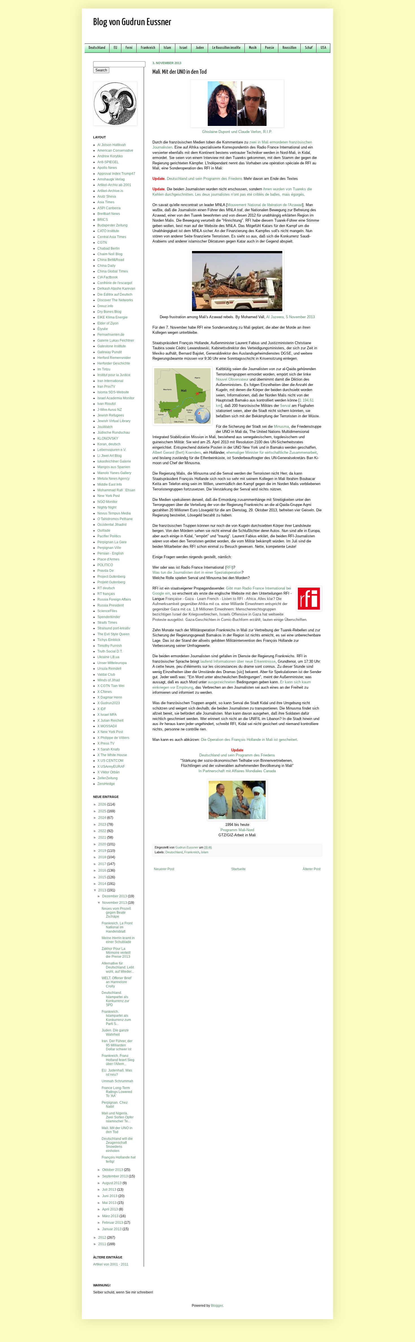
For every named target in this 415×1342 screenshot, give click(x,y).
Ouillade (103, 531)
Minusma (281, 426)
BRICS (102, 220)
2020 (102, 844)
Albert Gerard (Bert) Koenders (176, 452)
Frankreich (148, 48)
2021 (102, 837)
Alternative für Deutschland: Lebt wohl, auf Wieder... (118, 967)
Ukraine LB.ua (108, 657)
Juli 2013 (109, 1190)
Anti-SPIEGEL (108, 162)
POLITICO (105, 565)
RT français (106, 594)
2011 (102, 1244)
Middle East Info (109, 484)
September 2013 (115, 1176)
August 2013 (112, 1183)
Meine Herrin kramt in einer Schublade (118, 940)
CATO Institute (108, 231)
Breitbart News (108, 214)
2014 (102, 884)
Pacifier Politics (109, 536)
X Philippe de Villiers (113, 738)
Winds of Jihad (108, 680)
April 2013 (110, 1209)
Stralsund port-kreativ (113, 628)
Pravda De (105, 571)
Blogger (217, 1306)
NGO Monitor (107, 502)
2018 (102, 857)
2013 (102, 890)
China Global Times (112, 271)
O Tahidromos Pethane (115, 519)
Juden (200, 48)
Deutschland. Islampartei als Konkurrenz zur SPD (115, 999)
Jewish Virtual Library (113, 421)
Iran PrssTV (106, 387)
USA (323, 48)
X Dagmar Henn (109, 697)
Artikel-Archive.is (110, 191)
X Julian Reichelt (110, 721)
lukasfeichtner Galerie (114, 461)
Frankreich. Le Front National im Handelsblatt (117, 927)
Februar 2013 (113, 1223)
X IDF (101, 709)
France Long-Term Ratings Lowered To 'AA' (117, 1092)
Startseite (238, 869)
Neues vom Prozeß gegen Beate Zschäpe (116, 913)
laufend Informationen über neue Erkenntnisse (238, 661)
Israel (183, 48)
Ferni (129, 48)
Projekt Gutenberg (111, 582)
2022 (102, 831)
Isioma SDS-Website (113, 392)
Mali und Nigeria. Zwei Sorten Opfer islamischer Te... (118, 1117)
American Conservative (115, 150)
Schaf (308, 48)
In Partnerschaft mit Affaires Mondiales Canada (237, 771)
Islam (167, 48)
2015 (102, 877)
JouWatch (105, 427)
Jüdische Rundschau (113, 433)
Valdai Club (106, 675)
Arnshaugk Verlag (111, 179)
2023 (102, 824)
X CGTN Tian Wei (110, 686)
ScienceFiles (107, 611)
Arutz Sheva (106, 196)
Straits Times (107, 623)
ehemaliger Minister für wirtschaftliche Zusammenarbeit (271, 452)
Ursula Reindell (109, 669)
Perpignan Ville (109, 548)
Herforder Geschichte (113, 363)
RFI (229, 567)
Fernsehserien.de (110, 335)
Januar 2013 (112, 1229)
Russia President (110, 605)
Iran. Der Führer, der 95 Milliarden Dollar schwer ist (117, 1045)
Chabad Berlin (108, 248)
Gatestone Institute (111, 346)
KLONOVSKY (107, 438)
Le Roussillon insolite (226, 48)
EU (115, 48)
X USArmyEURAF (111, 767)
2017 (102, 864)
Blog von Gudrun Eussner (132, 22)
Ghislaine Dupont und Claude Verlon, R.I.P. (237, 132)
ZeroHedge (106, 784)
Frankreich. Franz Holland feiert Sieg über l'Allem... (118, 1060)
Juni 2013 (110, 1196)
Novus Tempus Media (114, 513)
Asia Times (105, 202)
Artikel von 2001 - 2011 (110, 1264)
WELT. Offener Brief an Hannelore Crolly (116, 982)
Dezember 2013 (115, 896)
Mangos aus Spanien (113, 467)
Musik (253, 48)
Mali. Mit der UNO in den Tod (117, 1130)
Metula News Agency (113, 479)
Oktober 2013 (113, 1170)
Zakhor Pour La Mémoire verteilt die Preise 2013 (116, 953)
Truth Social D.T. (110, 651)
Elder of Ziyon (108, 323)
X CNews (104, 692)
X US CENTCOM (110, 761)
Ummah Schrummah (117, 1081)
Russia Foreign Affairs (114, 599)
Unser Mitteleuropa (112, 663)
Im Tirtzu (103, 369)
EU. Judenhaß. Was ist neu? (117, 1072)
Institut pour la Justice (113, 375)
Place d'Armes (108, 559)
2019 (102, 851)
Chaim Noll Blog (110, 254)
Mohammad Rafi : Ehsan (116, 490)
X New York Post (110, 732)
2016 (102, 870)
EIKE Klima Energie (112, 317)
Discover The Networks (115, 300)
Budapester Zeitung (112, 225)
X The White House (112, 755)
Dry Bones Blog (109, 312)
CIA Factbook (107, 277)
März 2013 (110, 1216)
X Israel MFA (107, 715)
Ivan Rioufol (106, 404)
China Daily (106, 266)
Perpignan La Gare (112, 542)
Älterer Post (311, 869)
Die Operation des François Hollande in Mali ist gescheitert (249, 739)
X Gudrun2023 (108, 703)
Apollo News (107, 168)
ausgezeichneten (221, 682)
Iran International (110, 381)
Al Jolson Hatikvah (111, 145)
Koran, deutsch (109, 444)
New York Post (108, 496)
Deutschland (97, 48)
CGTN (102, 243)
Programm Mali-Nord (237, 830)
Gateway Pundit (109, 352)
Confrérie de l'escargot (114, 283)
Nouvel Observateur (232, 379)
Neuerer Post (164, 869)
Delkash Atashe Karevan (116, 289)
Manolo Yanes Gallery (114, 473)
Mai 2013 (109, 1203)
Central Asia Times (111, 237)
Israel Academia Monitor (115, 398)
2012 (102, 1238)
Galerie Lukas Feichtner (115, 340)
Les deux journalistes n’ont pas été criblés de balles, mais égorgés (249, 194)
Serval (285, 405)
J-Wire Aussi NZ (109, 410)
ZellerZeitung (107, 778)
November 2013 (115, 903)
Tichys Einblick (108, 640)
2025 (102, 811)
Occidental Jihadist (111, 525)
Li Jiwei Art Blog (109, 456)
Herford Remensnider (114, 358)
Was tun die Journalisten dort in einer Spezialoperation (196, 572)
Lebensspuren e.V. (111, 450)
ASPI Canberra (109, 208)
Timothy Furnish (109, 646)
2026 (102, 804)
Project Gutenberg (111, 577)
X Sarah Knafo (108, 749)
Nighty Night (106, 507)
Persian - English (110, 553)
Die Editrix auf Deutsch (114, 294)
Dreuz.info (105, 306)
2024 (102, 818)
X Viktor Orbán (108, 772)
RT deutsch (106, 588)
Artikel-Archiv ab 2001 (114, 185)
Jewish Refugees (110, 415)
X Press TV (105, 743)
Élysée (102, 329)
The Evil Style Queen (113, 634)
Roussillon (289, 48)
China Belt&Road (110, 260)
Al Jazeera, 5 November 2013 (290, 317)
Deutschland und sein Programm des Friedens (205, 178)
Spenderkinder (108, 617)
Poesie (269, 48)
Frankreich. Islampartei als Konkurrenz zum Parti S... (116, 1018)
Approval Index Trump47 (116, 174)
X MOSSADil (107, 726)
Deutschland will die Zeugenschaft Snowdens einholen (117, 1145)
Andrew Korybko (110, 156)
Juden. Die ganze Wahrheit (115, 1032)
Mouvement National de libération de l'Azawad (264, 205)
